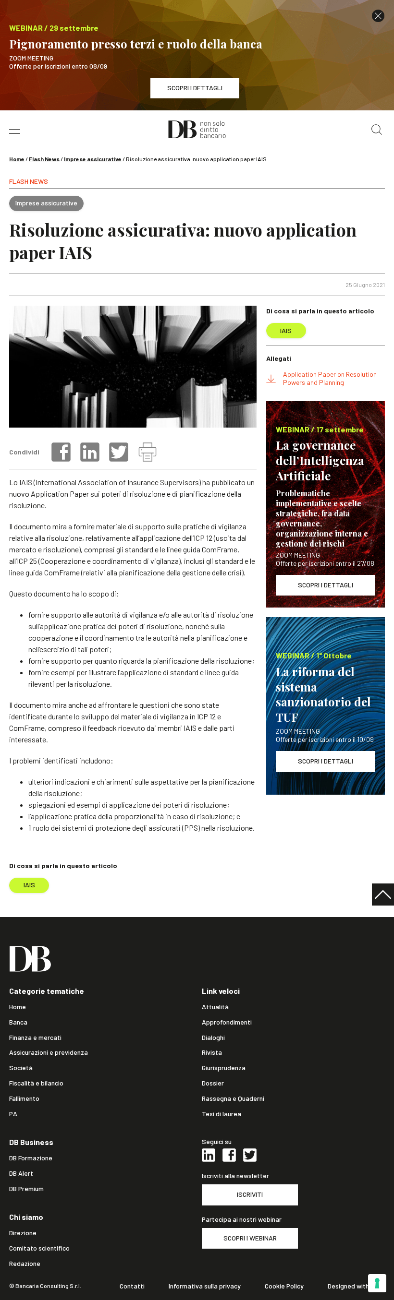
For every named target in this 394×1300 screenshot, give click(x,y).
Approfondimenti (227, 1022)
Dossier (213, 1083)
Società (21, 1068)
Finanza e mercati (35, 1037)
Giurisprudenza (224, 1068)
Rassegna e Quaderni (233, 1098)
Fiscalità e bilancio (36, 1083)
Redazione (24, 1263)
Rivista (212, 1052)
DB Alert (21, 1173)
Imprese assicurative (93, 158)
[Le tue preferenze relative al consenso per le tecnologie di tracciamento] (377, 1283)
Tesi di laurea (221, 1114)
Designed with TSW (356, 1286)
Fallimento (24, 1098)
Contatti (132, 1286)
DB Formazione (30, 1158)
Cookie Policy (284, 1286)
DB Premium (26, 1189)
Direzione (23, 1233)
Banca (18, 1022)
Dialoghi (213, 1037)
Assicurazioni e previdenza (48, 1052)
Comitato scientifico (39, 1248)
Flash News (44, 158)
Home (17, 158)
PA (13, 1114)
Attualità (215, 1007)
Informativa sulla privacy (205, 1286)
